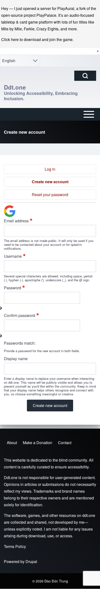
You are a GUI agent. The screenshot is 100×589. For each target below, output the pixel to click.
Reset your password (50, 194)
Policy (20, 546)
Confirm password (19, 315)
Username (13, 256)
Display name (16, 358)
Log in (50, 169)
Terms (9, 546)
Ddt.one (15, 87)
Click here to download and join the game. (37, 39)
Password (12, 287)
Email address (16, 221)
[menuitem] (12, 442)
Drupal (31, 561)
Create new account (50, 181)
